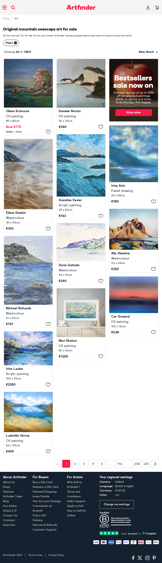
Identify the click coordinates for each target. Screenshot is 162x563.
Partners (8, 552)
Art (16, 18)
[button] (148, 52)
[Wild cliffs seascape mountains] (81, 94)
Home (6, 18)
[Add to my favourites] (48, 131)
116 (119, 525)
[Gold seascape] (28, 423)
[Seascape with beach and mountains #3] (28, 185)
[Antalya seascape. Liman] (81, 253)
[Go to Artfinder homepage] (81, 7)
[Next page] (155, 525)
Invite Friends (41, 557)
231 (146, 525)
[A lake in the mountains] (28, 359)
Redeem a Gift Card (45, 547)
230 (137, 525)
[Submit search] (13, 7)
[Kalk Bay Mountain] (28, 281)
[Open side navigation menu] (4, 7)
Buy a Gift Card (42, 543)
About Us (9, 543)
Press (6, 547)
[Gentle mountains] (81, 324)
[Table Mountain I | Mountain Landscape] (133, 306)
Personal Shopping (45, 552)
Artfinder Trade (12, 557)
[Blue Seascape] (133, 165)
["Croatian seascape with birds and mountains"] (28, 97)
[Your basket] (157, 7)
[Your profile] (148, 7)
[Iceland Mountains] (133, 240)
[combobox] (148, 52)
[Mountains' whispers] (81, 177)
